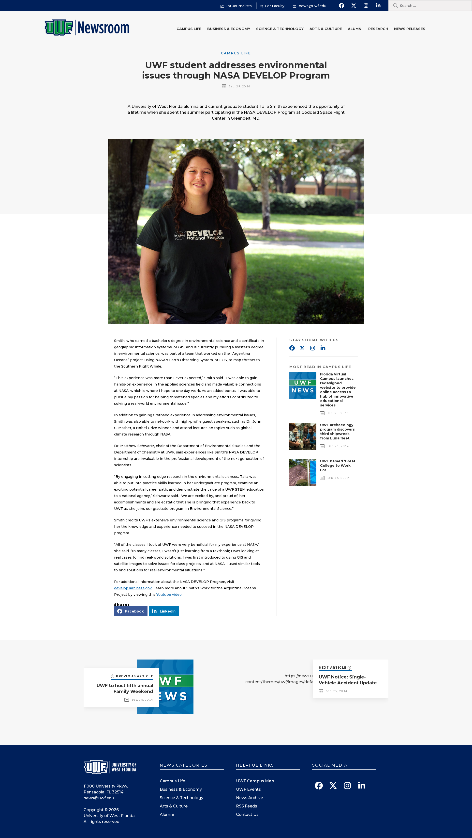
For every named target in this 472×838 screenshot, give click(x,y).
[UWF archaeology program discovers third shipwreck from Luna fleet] (302, 448)
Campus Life (189, 29)
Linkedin (322, 348)
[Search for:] (430, 5)
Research (378, 29)
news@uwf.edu (99, 798)
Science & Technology (280, 29)
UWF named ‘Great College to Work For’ (337, 465)
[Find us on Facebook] (341, 5)
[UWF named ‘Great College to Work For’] (302, 484)
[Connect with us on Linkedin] (378, 5)
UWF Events (248, 789)
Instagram (312, 348)
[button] (131, 611)
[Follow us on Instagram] (365, 5)
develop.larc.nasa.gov (133, 588)
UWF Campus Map (255, 781)
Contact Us (247, 814)
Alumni (355, 29)
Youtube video (169, 594)
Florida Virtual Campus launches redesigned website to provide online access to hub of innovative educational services (338, 389)
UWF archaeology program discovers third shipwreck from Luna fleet (337, 431)
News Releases (409, 29)
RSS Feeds (246, 806)
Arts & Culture (326, 29)
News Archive (249, 797)
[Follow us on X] (353, 5)
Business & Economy (228, 29)
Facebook (291, 348)
